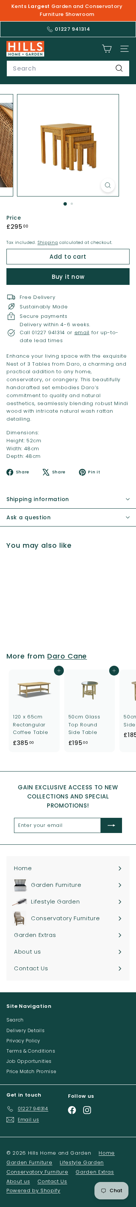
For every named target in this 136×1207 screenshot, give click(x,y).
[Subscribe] (111, 825)
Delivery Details (25, 1030)
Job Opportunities (29, 1061)
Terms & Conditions (31, 1051)
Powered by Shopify (33, 1190)
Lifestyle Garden (82, 1162)
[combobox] (68, 68)
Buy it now (68, 277)
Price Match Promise (31, 1071)
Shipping (47, 242)
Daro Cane (67, 656)
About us (18, 1181)
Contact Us (52, 1181)
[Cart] (107, 49)
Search (15, 1020)
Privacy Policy (23, 1040)
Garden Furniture (29, 1162)
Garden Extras (95, 1172)
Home (107, 1153)
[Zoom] (108, 185)
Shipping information (37, 499)
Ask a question (28, 517)
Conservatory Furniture (37, 1172)
